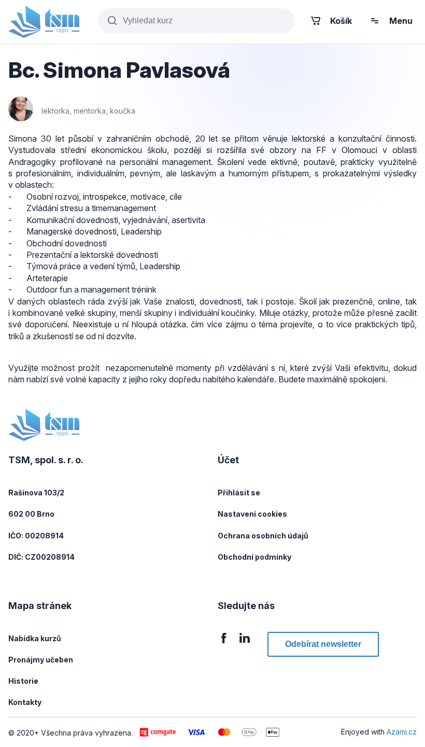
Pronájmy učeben (40, 659)
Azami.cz (402, 731)
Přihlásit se (239, 492)
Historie (23, 680)
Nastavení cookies (252, 513)
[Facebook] (224, 644)
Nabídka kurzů (34, 638)
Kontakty (24, 702)
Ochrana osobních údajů (263, 535)
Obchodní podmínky (254, 556)
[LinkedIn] (244, 644)
